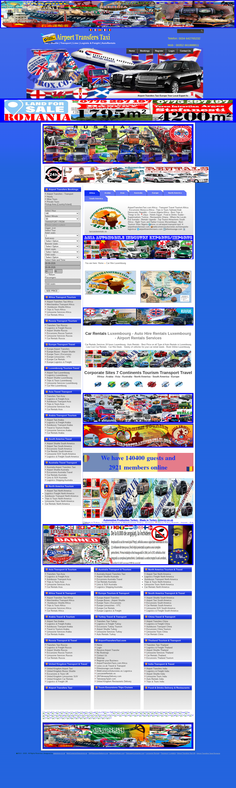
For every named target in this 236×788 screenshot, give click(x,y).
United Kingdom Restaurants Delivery (114, 681)
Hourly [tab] (50, 196)
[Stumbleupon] (72, 700)
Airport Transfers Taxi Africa (60, 302)
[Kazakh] (75, 715)
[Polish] (146, 715)
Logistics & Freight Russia (59, 328)
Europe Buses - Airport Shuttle (61, 352)
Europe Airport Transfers (58, 349)
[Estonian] (138, 712)
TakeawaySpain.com (106, 679)
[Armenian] (63, 712)
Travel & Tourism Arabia (58, 428)
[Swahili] (59, 718)
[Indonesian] (58, 715)
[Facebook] (48, 694)
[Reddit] (66, 700)
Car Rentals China (154, 634)
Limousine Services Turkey (109, 632)
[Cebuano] (93, 712)
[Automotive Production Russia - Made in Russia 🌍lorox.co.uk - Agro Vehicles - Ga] (118, 163)
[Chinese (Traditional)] (108, 712)
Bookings (145, 51)
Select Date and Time (55, 260)
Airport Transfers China (157, 621)
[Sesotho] (182, 715)
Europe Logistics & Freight (59, 362)
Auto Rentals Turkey (106, 634)
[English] (45, 712)
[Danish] (124, 712)
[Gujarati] (171, 712)
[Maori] (111, 715)
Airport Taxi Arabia (55, 420)
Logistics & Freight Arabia (59, 422)
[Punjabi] (154, 715)
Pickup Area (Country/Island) (58, 204)
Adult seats (50, 233)
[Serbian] (178, 715)
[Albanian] (54, 712)
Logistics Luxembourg (57, 375)
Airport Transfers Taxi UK (186, 753)
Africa (92, 193)
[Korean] (79, 715)
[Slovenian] (191, 715)
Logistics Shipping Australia (60, 480)
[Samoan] (168, 715)
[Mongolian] (122, 715)
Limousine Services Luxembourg (62, 383)
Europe (155, 193)
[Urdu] (91, 718)
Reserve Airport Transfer (108, 650)
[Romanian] (159, 715)
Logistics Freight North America (59, 493)
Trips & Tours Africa (56, 309)
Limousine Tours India (156, 676)
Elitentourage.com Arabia (108, 668)
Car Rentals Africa (55, 315)
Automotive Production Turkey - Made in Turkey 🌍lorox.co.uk (138, 520)
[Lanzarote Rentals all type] (176, 182)
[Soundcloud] (72, 694)
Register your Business (107, 660)
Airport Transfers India (156, 668)
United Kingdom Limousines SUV (62, 676)
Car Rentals (95, 333)
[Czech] (119, 712)
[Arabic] (59, 712)
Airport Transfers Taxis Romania (208, 753)
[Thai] (78, 718)
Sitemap (100, 658)
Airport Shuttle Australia (58, 470)
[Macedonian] (102, 715)
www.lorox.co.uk (59, 753)
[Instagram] (78, 694)
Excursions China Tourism (158, 629)
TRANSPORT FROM (55, 221)
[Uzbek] (95, 718)
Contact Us (185, 51)
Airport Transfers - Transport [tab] (60, 194)
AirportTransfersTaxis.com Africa (112, 663)
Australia (138, 193)
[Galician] (153, 712)
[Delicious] (54, 700)
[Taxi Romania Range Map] (138, 325)
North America (175, 193)
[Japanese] (70, 715)
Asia (122, 193)
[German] (162, 712)
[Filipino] (142, 712)
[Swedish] (64, 718)
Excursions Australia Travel (59, 472)
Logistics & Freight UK (57, 681)
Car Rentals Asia (54, 409)
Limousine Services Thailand (159, 653)
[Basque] (72, 712)
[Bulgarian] (82, 712)
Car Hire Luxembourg (56, 385)
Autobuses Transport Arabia (60, 425)
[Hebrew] (187, 712)
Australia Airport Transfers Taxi (61, 467)
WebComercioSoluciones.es (76, 753)
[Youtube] (66, 694)
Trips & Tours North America (58, 498)
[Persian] (141, 715)
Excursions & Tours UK (58, 674)
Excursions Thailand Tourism (159, 658)
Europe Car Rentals (56, 359)
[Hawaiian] (182, 712)
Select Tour (50, 230)
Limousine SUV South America (61, 454)
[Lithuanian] (97, 715)
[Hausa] (176, 712)
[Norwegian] (132, 715)
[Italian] (66, 715)
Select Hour (50, 211)
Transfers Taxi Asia (56, 396)
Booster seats (51, 244)
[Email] (78, 700)
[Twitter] (54, 694)
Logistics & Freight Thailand (159, 647)
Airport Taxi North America (59, 491)
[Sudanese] (54, 718)
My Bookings (103, 653)
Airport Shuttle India (155, 674)
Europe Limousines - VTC (59, 357)
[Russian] (163, 715)
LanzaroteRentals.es (106, 673)
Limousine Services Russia (59, 336)
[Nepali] (127, 715)
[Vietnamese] (100, 718)
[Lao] (89, 715)
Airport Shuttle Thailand (157, 650)
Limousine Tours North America (59, 501)
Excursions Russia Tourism (59, 333)
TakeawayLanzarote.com (135, 753)
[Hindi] (45, 715)
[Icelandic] (54, 715)
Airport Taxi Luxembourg (58, 372)
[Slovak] (186, 715)
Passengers (50, 277)
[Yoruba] (109, 718)
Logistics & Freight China (158, 624)
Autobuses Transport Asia (59, 401)
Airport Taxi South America (59, 446)
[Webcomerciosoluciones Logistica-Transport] (127, 182)
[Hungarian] (49, 715)
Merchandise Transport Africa (60, 304)
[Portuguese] (150, 715)
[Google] (60, 694)
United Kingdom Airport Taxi (60, 668)
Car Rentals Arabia (55, 433)
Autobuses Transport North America (61, 496)
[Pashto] (136, 715)
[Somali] (45, 718)
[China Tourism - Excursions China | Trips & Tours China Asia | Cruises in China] (138, 517)
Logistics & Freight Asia (58, 399)
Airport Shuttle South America (60, 443)
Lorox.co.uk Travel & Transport (111, 666)
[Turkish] (82, 718)
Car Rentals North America (57, 504)
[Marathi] (116, 715)
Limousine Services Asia (58, 406)
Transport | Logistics (168, 753)
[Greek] (167, 712)
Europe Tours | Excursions (59, 354)
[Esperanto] (133, 712)
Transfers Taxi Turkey (107, 621)
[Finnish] (145, 712)
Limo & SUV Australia (57, 477)
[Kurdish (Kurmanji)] (84, 715)
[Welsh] (104, 718)
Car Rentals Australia (56, 475)
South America (96, 199)
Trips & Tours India (155, 681)
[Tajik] (69, 718)
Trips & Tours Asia (55, 404)
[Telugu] (73, 718)
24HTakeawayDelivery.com (98, 753)
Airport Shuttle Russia (57, 330)
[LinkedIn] (48, 700)
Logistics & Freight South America (63, 456)
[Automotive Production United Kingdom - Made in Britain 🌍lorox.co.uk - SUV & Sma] (138, 422)
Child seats (50, 254)
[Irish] (62, 715)
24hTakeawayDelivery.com (109, 676)
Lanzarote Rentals (152, 753)
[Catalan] (87, 712)
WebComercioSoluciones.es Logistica (114, 671)
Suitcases (49, 238)
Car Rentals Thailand (156, 655)
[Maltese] (107, 715)
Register (159, 51)
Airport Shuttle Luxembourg (59, 378)
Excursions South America (59, 449)
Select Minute (51, 216)
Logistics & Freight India (157, 671)
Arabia (108, 193)
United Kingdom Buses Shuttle (61, 671)
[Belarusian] (77, 712)
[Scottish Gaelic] (173, 715)
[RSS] (84, 700)
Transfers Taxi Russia (57, 325)
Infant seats (50, 249)
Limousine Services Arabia (59, 430)
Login (172, 51)
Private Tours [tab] (53, 202)
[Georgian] (157, 712)
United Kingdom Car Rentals (60, 679)
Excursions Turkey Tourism (109, 626)
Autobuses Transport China (159, 626)
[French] (149, 712)
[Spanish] (49, 718)
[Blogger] (60, 700)
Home (132, 51)
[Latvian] (93, 715)
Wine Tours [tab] (52, 199)
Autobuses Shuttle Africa (58, 307)
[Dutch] (129, 712)
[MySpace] (60, 706)
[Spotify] (48, 706)
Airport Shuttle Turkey (107, 629)
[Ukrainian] (86, 718)
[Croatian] (115, 712)
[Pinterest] (84, 694)
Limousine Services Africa (59, 312)
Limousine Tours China (157, 632)
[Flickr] (54, 706)
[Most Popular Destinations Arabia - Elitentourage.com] (165, 302)
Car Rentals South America (59, 451)
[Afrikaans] (49, 712)
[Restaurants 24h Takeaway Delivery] (77, 182)
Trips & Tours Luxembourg (59, 380)
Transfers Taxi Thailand (157, 645)
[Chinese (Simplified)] (100, 712)
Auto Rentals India (155, 679)
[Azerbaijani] (68, 712)
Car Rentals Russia (56, 338)
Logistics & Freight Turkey (109, 624)
